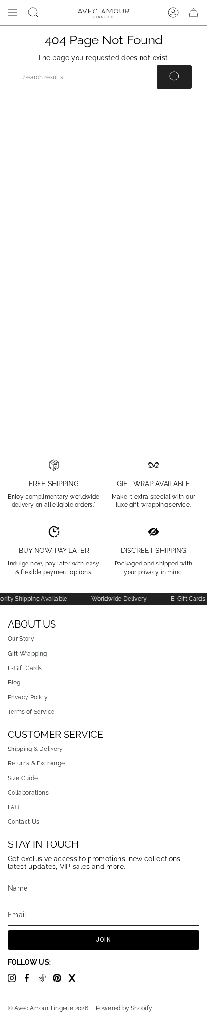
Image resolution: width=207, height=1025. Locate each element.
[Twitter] (74, 980)
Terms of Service (31, 711)
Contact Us (23, 821)
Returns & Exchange (36, 763)
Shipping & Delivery (35, 748)
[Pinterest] (60, 980)
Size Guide (23, 778)
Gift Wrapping (27, 653)
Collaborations (28, 792)
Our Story (21, 638)
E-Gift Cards (25, 667)
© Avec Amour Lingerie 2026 (48, 1008)
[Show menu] (12, 12)
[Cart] (193, 12)
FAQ (13, 807)
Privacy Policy (28, 697)
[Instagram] (15, 980)
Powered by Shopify (124, 1008)
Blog (14, 682)
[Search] (174, 76)
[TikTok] (45, 980)
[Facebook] (30, 980)
